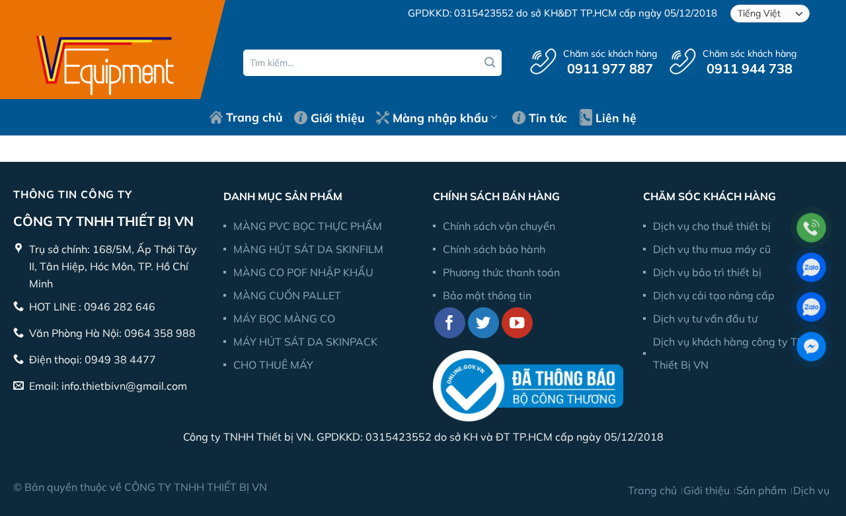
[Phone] (811, 227)
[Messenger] (811, 346)
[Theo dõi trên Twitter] (483, 322)
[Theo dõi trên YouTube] (517, 322)
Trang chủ (254, 117)
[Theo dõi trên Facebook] (449, 322)
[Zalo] (811, 267)
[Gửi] (490, 63)
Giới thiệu (337, 117)
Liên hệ (616, 117)
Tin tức (548, 117)
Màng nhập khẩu (440, 117)
